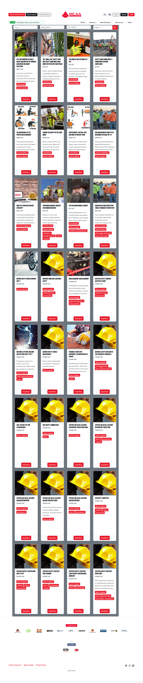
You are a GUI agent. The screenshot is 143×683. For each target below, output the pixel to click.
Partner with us (44, 14)
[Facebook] (126, 665)
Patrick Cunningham (102, 152)
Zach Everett (73, 152)
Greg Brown (21, 84)
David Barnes (73, 223)
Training (46, 238)
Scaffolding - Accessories (104, 598)
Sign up (124, 14)
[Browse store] (110, 14)
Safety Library (22, 88)
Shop (130, 22)
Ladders (98, 510)
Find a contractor (17, 14)
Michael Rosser (101, 225)
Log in (116, 14)
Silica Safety (106, 368)
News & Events (105, 22)
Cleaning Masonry (101, 366)
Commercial (47, 233)
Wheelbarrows (74, 303)
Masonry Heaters (49, 236)
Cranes (45, 292)
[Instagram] (130, 665)
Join (131, 14)
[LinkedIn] (133, 665)
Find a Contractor (15, 665)
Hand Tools (73, 301)
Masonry (92, 22)
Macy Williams (48, 225)
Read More (26, 99)
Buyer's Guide (29, 665)
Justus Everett (22, 152)
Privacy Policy (41, 665)
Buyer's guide (31, 14)
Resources (119, 22)
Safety (59, 236)
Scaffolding (47, 295)
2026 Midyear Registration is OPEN (27, 22)
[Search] (105, 14)
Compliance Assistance (103, 233)
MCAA (83, 22)
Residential (83, 230)
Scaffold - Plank (101, 292)
